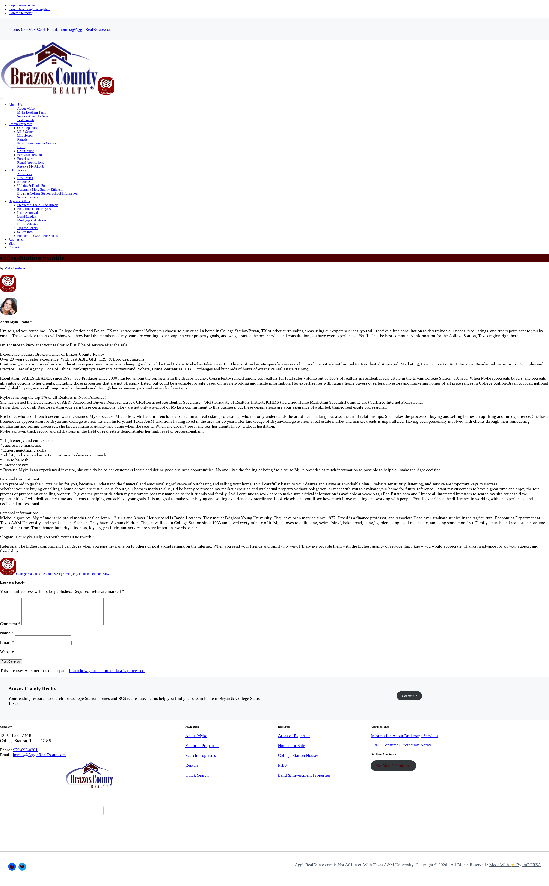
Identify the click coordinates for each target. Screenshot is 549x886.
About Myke (196, 735)
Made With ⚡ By (505, 864)
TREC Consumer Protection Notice (401, 744)
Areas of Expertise (294, 735)
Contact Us (409, 696)
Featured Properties (202, 745)
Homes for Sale (291, 745)
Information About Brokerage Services (404, 735)
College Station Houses (298, 755)
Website (7, 651)
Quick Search (197, 775)
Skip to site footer (20, 13)
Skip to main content (22, 5)
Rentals (191, 765)
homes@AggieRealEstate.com (86, 29)
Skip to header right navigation (29, 9)
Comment (10, 623)
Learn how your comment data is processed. (107, 670)
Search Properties (200, 755)
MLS (282, 765)
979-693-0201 (33, 29)
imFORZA (531, 864)
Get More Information (393, 765)
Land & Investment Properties (304, 775)
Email (7, 642)
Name (7, 632)
